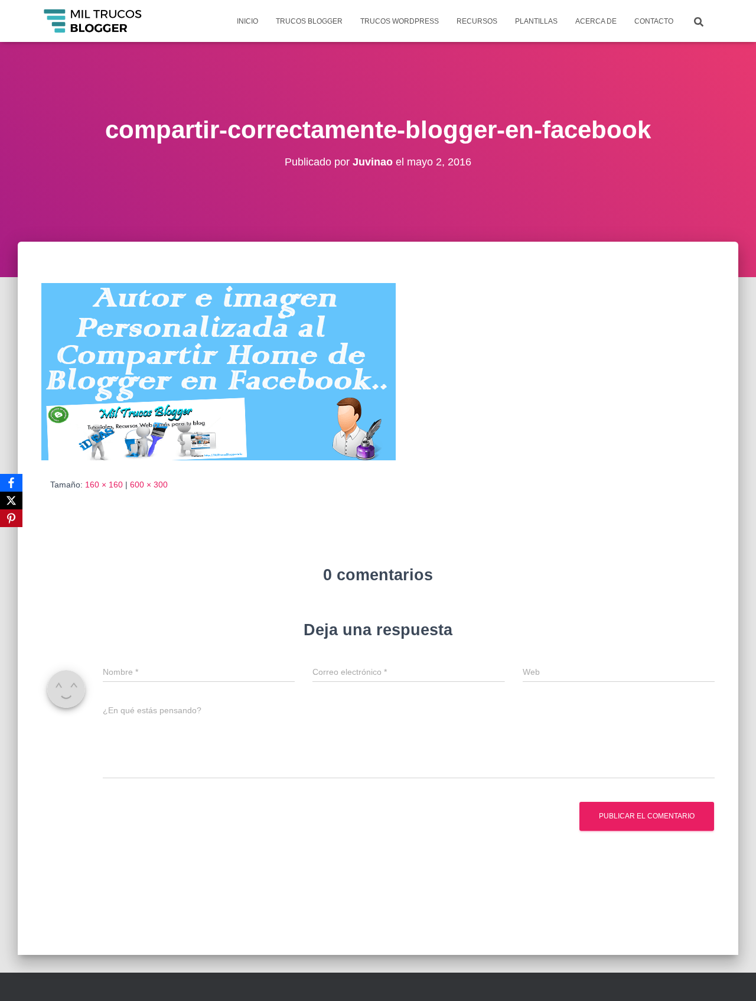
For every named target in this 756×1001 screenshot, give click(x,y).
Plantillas (536, 21)
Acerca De (596, 21)
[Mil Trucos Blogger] (93, 21)
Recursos (477, 21)
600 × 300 (149, 484)
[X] (11, 500)
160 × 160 (104, 484)
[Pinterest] (11, 518)
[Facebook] (11, 483)
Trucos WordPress (399, 21)
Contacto (653, 21)
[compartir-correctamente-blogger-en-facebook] (218, 371)
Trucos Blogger (309, 21)
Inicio (247, 21)
